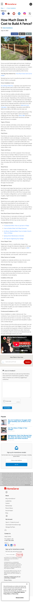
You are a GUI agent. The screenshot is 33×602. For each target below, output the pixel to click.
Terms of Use (15, 593)
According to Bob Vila (7, 85)
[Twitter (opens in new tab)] (9, 545)
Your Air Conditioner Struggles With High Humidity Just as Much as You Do (19, 421)
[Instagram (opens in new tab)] (15, 545)
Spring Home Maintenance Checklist (14, 236)
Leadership (8, 501)
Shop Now (28, 362)
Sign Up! (16, 464)
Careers (7, 503)
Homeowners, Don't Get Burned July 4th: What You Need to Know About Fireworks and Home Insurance (20, 437)
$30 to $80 (22, 115)
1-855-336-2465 (9, 540)
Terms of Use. (27, 484)
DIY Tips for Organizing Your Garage (14, 238)
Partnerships (8, 505)
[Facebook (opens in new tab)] (6, 545)
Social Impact (9, 510)
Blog (2, 8)
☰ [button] (2, 4)
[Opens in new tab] (3, 14)
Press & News (9, 508)
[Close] (27, 584)
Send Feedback (7, 407)
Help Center (7, 536)
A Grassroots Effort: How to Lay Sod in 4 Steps (16, 225)
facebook (15, 33)
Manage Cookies (20, 597)
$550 (28, 248)
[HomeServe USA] (12, 4)
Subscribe (20, 555)
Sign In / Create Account (12, 522)
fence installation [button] (11, 8)
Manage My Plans (10, 527)
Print (30, 33)
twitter (23, 34)
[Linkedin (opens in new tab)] (11, 545)
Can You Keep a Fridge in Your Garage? (17, 428)
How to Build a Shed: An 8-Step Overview (15, 228)
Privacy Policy (8, 580)
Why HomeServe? (10, 498)
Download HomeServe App (13, 524)
